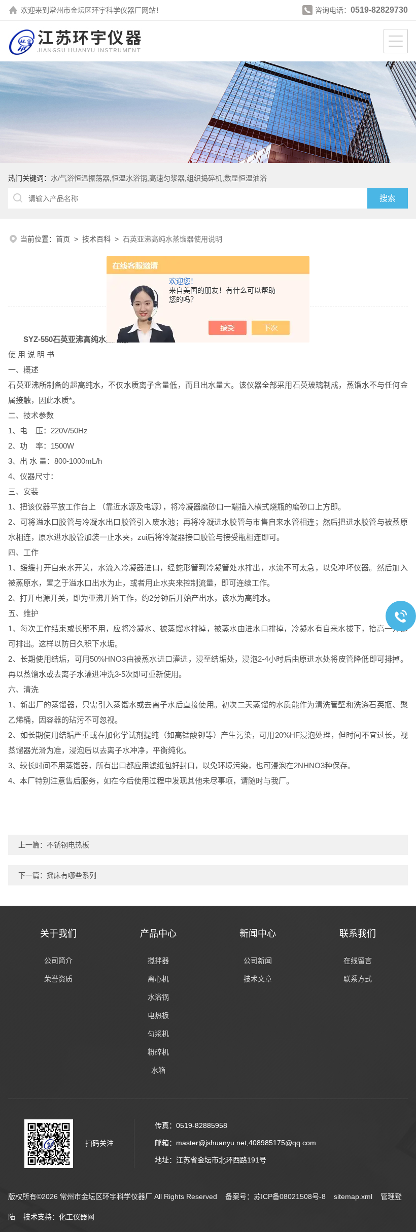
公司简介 (58, 960)
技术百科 (96, 239)
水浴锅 (158, 997)
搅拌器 (158, 960)
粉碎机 (158, 1052)
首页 (63, 239)
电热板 (158, 1015)
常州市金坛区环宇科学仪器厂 (95, 10)
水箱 (158, 1070)
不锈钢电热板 (68, 845)
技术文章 (258, 979)
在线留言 (357, 960)
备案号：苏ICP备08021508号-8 (275, 1196)
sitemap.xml (353, 1196)
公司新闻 (258, 960)
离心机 (158, 979)
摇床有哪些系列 (71, 875)
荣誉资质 (58, 979)
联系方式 (357, 979)
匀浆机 (158, 1034)
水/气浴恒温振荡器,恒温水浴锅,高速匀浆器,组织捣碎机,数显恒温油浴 (159, 178)
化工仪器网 (76, 1217)
